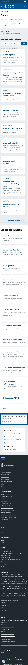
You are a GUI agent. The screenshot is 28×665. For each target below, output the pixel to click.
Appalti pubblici (6, 158)
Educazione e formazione (7, 508)
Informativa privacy (5, 629)
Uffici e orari (3, 564)
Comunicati (3, 530)
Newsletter (3, 652)
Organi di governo (5, 479)
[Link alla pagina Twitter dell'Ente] (4, 650)
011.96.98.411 (8, 555)
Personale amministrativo (7, 481)
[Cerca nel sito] (23, 6)
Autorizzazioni (6, 51)
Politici (2, 484)
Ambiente (5, 90)
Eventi (2, 542)
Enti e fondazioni (5, 477)
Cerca (24, 43)
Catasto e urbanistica (6, 503)
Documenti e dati (5, 475)
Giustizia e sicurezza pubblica (7, 510)
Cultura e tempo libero (6, 506)
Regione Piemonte (5, 1)
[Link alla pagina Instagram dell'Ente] (7, 650)
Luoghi (2, 540)
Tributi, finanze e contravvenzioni (8, 517)
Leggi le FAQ (4, 638)
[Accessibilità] (4, 661)
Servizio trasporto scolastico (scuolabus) (10, 33)
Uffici (2, 486)
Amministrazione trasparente (8, 636)
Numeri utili (3, 566)
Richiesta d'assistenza (6, 643)
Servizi (16, 658)
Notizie (2, 527)
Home (2, 11)
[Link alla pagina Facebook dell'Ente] (2, 650)
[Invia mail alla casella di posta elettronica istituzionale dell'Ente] (13, 559)
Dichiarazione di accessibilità (7, 634)
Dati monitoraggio (5, 658)
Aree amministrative (6, 472)
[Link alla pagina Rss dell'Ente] (9, 650)
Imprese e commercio (6, 512)
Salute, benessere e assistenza (9, 140)
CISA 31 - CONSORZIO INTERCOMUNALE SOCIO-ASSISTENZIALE (14, 621)
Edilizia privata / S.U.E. (6, 519)
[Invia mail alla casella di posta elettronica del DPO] (12, 574)
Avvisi (2, 532)
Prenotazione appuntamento (8, 641)
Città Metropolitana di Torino (7, 627)
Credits (8, 659)
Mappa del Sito (19, 659)
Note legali (3, 631)
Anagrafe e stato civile (7, 69)
